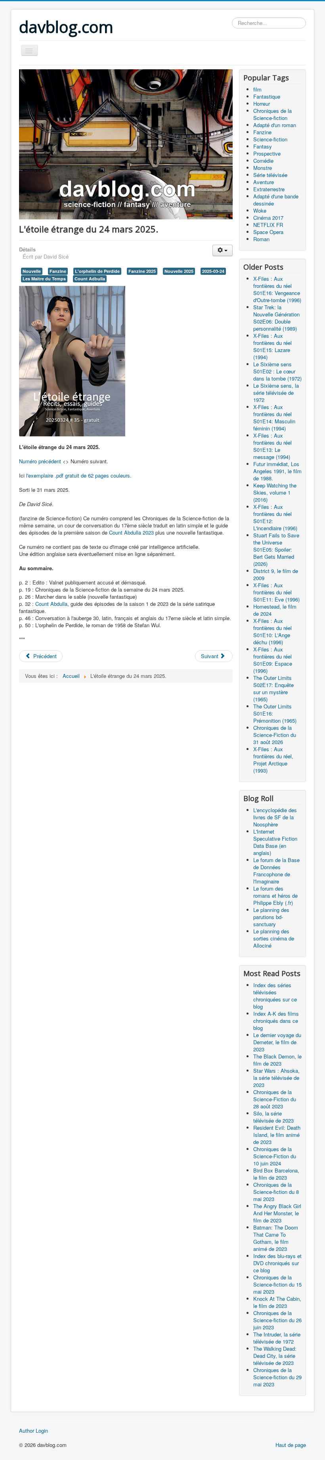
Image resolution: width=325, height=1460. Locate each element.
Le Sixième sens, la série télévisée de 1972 (276, 393)
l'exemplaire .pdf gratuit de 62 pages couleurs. (79, 475)
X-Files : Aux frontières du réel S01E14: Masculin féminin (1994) (274, 417)
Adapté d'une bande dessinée (275, 199)
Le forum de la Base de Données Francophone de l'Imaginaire (276, 870)
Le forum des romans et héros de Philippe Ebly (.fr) (275, 895)
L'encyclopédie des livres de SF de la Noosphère (275, 817)
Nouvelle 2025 (178, 271)
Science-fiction (270, 139)
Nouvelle (32, 271)
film (257, 89)
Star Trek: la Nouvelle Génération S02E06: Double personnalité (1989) (276, 317)
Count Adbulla (90, 279)
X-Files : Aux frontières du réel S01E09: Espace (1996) (272, 659)
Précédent (44, 656)
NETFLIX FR (268, 224)
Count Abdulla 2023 (131, 532)
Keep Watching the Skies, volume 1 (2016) (274, 492)
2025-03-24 (213, 271)
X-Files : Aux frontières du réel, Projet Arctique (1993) (273, 759)
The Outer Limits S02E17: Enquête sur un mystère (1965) (273, 688)
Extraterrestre (269, 189)
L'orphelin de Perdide (97, 271)
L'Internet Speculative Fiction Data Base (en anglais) (275, 842)
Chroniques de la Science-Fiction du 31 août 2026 (274, 735)
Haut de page (290, 1445)
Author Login (33, 1430)
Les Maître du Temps (44, 279)
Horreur (261, 103)
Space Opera (268, 232)
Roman (261, 239)
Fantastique (266, 96)
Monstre (262, 167)
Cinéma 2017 (268, 217)
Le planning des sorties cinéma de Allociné (273, 938)
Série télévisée (270, 175)
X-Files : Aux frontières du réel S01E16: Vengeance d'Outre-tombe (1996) (277, 289)
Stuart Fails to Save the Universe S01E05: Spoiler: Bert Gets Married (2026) (276, 549)
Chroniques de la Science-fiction (272, 114)
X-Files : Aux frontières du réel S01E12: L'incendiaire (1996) (275, 517)
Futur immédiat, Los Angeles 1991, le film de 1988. (277, 471)
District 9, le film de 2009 (275, 574)
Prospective (267, 153)
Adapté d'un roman (274, 125)
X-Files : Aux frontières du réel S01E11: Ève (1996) (276, 592)
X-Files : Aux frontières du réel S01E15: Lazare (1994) (272, 346)
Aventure (263, 182)
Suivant (210, 656)
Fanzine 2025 (142, 271)
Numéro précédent (40, 461)
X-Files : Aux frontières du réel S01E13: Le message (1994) (272, 446)
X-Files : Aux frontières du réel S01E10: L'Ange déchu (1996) (272, 631)
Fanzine (58, 271)
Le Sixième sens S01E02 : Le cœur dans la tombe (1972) (277, 371)
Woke (259, 210)
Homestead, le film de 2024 (274, 610)
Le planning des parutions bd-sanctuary (271, 917)
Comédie (263, 160)
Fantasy (262, 146)
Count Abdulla (51, 603)
